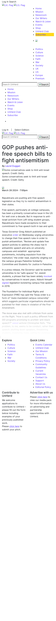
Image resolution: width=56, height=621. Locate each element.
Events (38, 24)
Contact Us (41, 377)
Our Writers (41, 18)
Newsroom (41, 15)
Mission (39, 11)
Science (39, 55)
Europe (39, 75)
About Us (40, 383)
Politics (39, 49)
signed (5, 282)
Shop (38, 28)
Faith (38, 59)
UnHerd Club (42, 31)
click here (14, 426)
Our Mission (41, 351)
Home (38, 8)
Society (39, 65)
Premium (39, 78)
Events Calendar (43, 344)
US (36, 72)
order (15, 235)
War (37, 62)
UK (36, 68)
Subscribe (40, 34)
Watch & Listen (43, 21)
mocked (48, 276)
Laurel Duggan (12, 166)
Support (39, 380)
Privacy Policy (42, 361)
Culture (39, 52)
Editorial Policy (43, 387)
